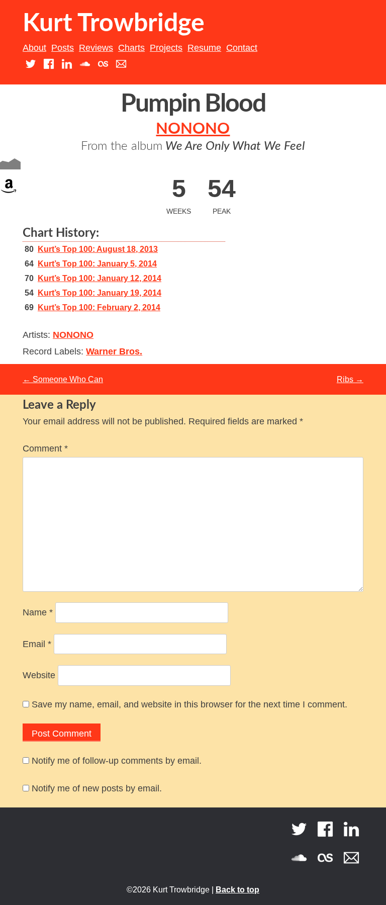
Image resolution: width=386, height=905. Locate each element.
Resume (204, 48)
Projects (166, 48)
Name (38, 612)
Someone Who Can (63, 379)
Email (37, 644)
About (34, 48)
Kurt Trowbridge (114, 23)
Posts (62, 48)
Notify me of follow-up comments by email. (117, 761)
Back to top (237, 889)
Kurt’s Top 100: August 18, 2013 (98, 249)
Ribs (350, 379)
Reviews (96, 48)
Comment (45, 448)
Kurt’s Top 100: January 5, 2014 (97, 263)
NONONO (193, 129)
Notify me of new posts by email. (97, 788)
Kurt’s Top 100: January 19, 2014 (99, 293)
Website (39, 675)
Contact (241, 48)
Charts (131, 48)
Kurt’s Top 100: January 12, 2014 (99, 278)
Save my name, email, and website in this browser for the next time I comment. (189, 704)
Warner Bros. (114, 351)
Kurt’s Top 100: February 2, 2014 (99, 307)
